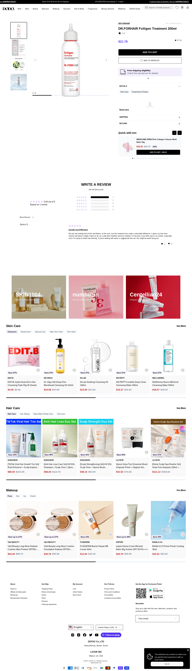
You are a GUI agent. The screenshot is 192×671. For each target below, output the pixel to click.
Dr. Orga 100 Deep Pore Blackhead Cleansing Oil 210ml (58, 383)
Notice (44, 595)
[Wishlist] (177, 7)
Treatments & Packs (140, 92)
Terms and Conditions (112, 592)
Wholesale (14, 595)
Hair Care (124, 92)
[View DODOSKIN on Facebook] (85, 635)
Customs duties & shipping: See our (169, 1)
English (77, 627)
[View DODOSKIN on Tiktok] (79, 635)
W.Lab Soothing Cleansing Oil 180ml (94, 383)
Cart (74, 589)
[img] (178, 40)
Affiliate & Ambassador (18, 592)
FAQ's (44, 598)
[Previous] (174, 133)
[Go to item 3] (151, 78)
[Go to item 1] (148, 78)
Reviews (45, 601)
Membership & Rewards (18, 598)
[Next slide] (106, 60)
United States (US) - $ (107, 627)
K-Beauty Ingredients (49, 604)
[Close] (188, 650)
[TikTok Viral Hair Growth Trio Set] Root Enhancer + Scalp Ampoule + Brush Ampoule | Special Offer (23, 466)
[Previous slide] (35, 60)
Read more (124, 110)
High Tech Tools (56, 332)
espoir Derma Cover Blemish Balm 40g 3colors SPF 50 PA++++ (132, 547)
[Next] (180, 133)
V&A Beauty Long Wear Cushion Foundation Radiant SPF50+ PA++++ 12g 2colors (59, 548)
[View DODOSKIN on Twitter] (91, 635)
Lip (25, 496)
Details (123, 86)
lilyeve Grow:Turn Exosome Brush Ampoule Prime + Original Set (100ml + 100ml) (132, 466)
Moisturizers (26, 332)
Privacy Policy (109, 589)
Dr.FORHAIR (124, 23)
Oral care (61, 414)
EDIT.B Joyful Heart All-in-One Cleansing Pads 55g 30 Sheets (22, 383)
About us (13, 589)
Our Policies (109, 584)
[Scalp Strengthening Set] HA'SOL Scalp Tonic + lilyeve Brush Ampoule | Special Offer (96, 466)
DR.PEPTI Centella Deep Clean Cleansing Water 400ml (131, 383)
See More (181, 326)
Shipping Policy (47, 589)
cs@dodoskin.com (96, 662)
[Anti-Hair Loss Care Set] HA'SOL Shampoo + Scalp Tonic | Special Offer (59, 466)
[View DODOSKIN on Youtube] (97, 635)
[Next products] (183, 361)
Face (10, 496)
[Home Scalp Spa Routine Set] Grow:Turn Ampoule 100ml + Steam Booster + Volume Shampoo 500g (166, 466)
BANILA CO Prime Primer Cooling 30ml (168, 547)
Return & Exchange (49, 592)
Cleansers (12, 332)
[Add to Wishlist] (38, 370)
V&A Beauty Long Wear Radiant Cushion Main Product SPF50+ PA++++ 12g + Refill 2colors (22, 548)
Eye (17, 496)
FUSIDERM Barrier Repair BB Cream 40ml (94, 547)
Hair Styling (24, 414)
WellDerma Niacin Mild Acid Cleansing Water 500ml (165, 383)
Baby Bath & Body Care (43, 414)
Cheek (33, 496)
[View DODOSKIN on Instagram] (73, 635)
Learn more (159, 659)
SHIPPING (123, 117)
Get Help (45, 584)
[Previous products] (8, 361)
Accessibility (108, 595)
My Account (77, 584)
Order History (77, 592)
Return (123, 123)
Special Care (40, 332)
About (12, 584)
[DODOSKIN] (8, 8)
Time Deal (71, 332)
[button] (92, 8)
